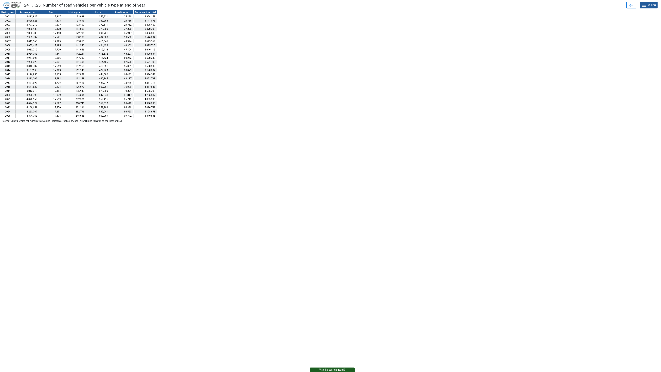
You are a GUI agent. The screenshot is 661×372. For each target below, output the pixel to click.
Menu (651, 5)
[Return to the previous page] (631, 5)
